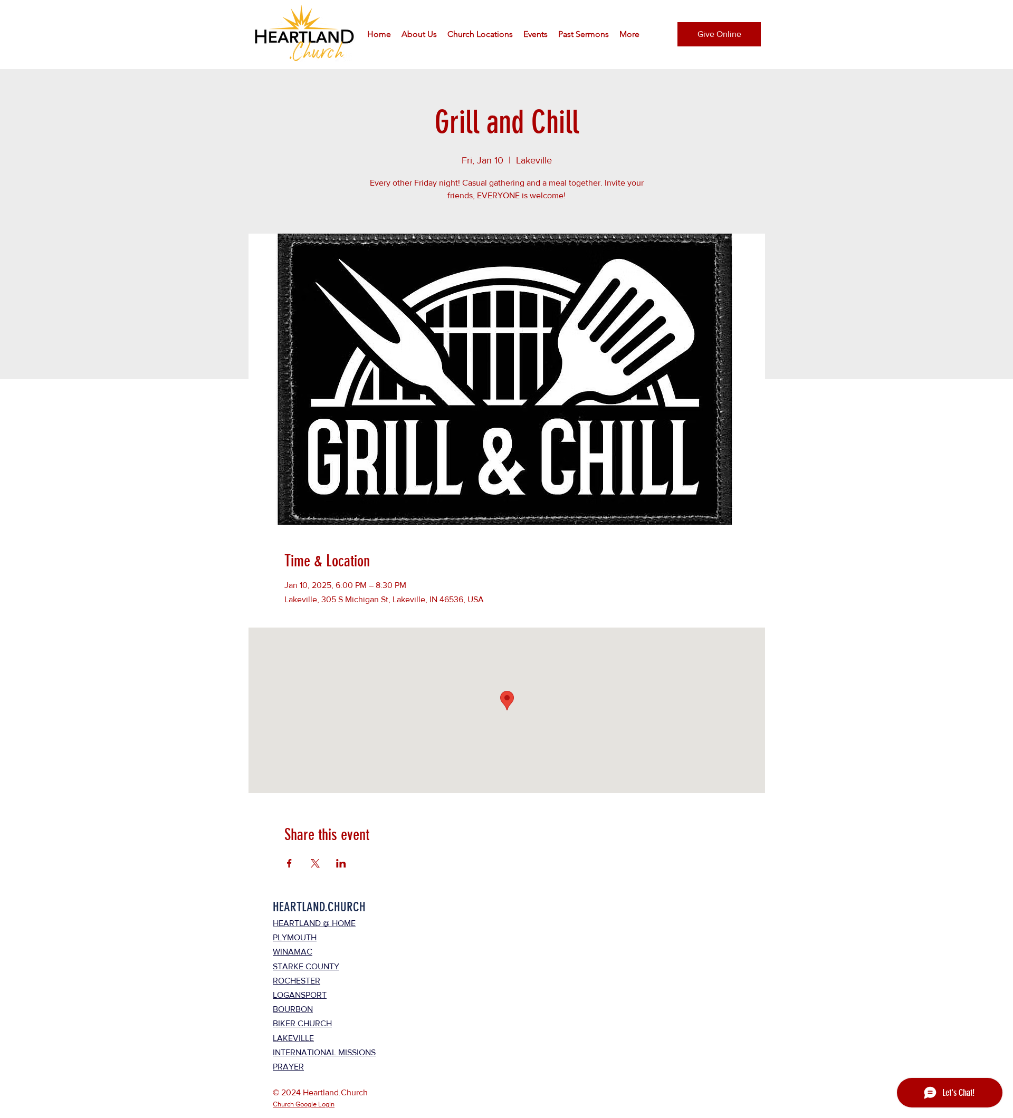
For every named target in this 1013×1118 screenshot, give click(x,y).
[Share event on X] (315, 863)
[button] (419, 34)
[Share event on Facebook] (289, 863)
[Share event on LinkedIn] (341, 863)
